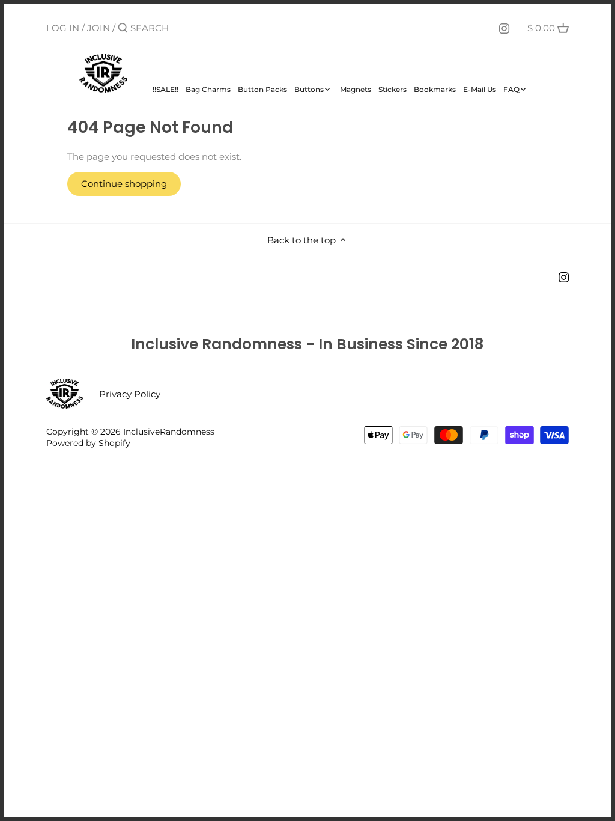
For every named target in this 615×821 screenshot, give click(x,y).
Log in (62, 28)
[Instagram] (504, 27)
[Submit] (123, 28)
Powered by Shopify (88, 443)
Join (98, 28)
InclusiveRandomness (168, 431)
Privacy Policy (129, 394)
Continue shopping (124, 183)
